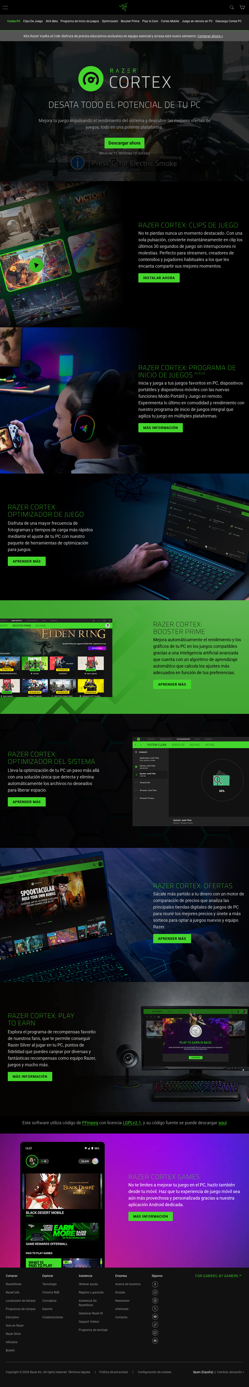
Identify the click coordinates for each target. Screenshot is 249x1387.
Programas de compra (21, 1309)
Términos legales (79, 1372)
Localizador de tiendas (21, 1300)
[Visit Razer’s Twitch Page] (155, 1332)
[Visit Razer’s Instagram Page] (155, 1292)
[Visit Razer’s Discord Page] (155, 1340)
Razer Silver (13, 1334)
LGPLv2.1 (132, 1122)
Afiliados (12, 1342)
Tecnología (49, 1284)
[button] (5, 7)
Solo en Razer (15, 1325)
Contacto (121, 1317)
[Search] (231, 7)
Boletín (10, 1350)
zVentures (121, 1309)
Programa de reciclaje (93, 1330)
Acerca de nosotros (128, 1284)
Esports (47, 1309)
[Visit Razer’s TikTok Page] (155, 1324)
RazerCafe (12, 1292)
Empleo (120, 1292)
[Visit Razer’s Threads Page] (155, 1300)
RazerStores (13, 1284)
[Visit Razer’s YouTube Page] (155, 1316)
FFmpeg (90, 1122)
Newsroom (122, 1300)
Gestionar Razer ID (91, 1313)
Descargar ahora (124, 142)
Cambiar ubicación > (230, 1372)
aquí (222, 1122)
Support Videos (89, 1321)
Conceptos (49, 1300)
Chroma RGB (50, 1292)
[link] (123, 7)
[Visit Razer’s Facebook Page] (155, 1284)
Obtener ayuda (88, 1284)
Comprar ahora (210, 36)
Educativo (12, 1317)
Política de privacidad (113, 1372)
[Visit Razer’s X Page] (155, 1308)
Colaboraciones (52, 1317)
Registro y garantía (91, 1292)
